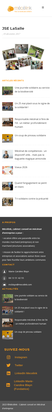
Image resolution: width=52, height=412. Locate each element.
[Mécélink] (19, 8)
